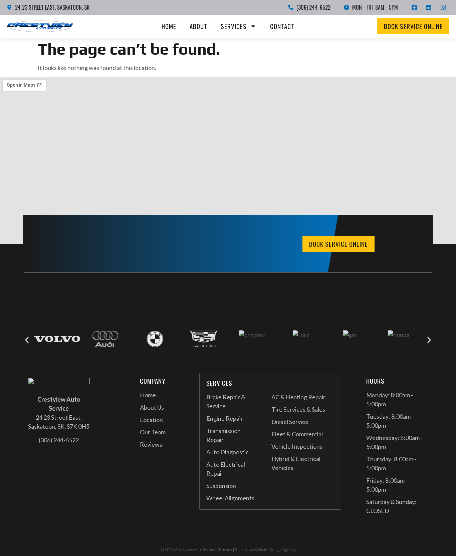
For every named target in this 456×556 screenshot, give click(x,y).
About (198, 26)
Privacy (225, 549)
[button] (27, 340)
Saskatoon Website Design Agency (265, 549)
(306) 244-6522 (59, 440)
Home (169, 26)
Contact (282, 26)
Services (234, 26)
